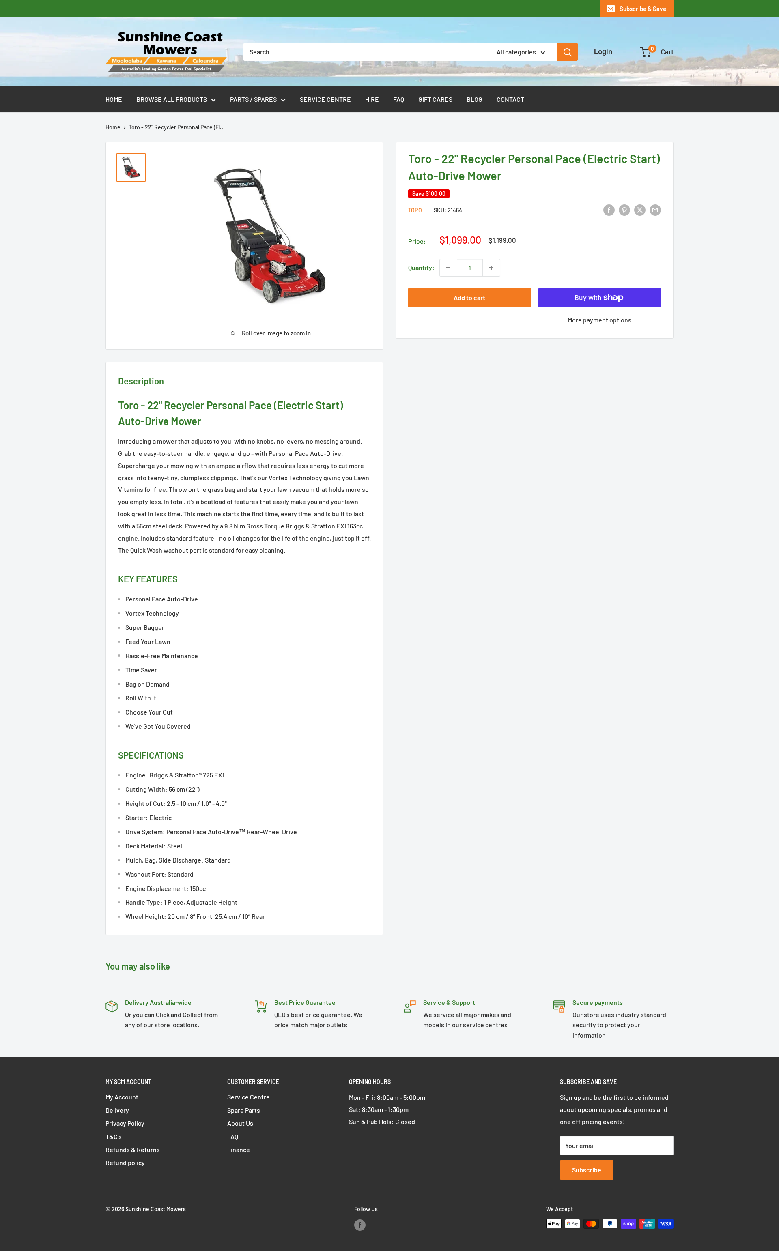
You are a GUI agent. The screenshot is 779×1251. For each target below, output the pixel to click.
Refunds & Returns (132, 1149)
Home (113, 99)
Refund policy (125, 1162)
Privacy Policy (124, 1123)
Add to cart (469, 297)
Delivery (117, 1110)
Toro (415, 210)
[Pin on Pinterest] (624, 209)
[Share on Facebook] (609, 209)
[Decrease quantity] (448, 267)
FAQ (398, 99)
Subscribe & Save (643, 8)
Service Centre (325, 99)
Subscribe (586, 1170)
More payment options (599, 320)
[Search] (567, 52)
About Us (240, 1123)
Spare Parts (243, 1110)
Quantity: (421, 267)
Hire (372, 99)
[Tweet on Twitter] (640, 209)
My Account (121, 1097)
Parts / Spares (253, 99)
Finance (238, 1149)
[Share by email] (655, 209)
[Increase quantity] (491, 267)
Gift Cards (435, 99)
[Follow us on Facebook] (360, 1224)
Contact (510, 99)
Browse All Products (171, 99)
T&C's (113, 1136)
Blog (474, 99)
